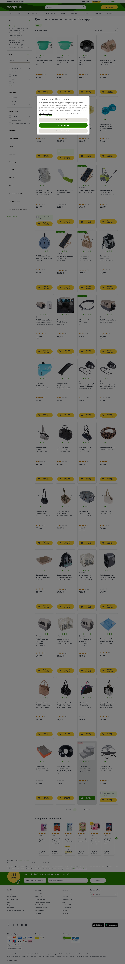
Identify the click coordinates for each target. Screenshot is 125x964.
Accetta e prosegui (63, 125)
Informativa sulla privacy (45, 115)
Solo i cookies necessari (63, 131)
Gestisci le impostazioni (63, 120)
